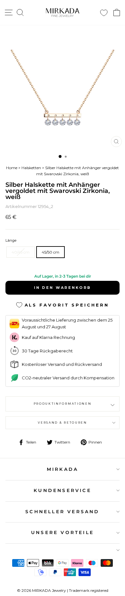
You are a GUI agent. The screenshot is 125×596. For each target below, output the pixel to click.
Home (11, 167)
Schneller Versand (62, 511)
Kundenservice (62, 490)
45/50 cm (50, 252)
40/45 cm (20, 252)
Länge (10, 240)
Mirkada (62, 469)
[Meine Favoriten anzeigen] (103, 13)
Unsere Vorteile (62, 532)
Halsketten (31, 167)
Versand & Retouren (62, 422)
